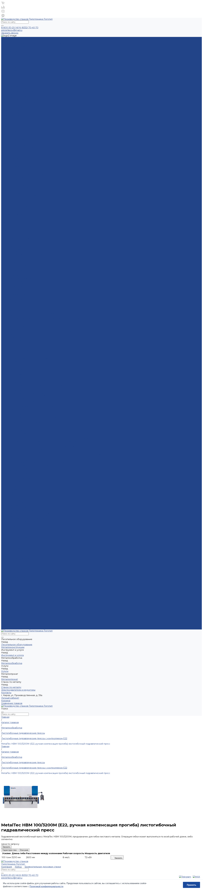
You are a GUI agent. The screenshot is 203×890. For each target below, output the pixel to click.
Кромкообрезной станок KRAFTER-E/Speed (24, 57)
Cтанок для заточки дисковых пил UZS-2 (22, 382)
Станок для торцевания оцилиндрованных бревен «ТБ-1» (32, 425)
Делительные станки (12, 369)
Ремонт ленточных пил (13, 171)
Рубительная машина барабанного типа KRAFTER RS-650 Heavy (36, 94)
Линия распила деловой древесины (20, 51)
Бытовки (5, 209)
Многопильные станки (13, 73)
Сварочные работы (11, 302)
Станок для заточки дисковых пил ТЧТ (21, 390)
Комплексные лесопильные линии (19, 49)
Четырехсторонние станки (15, 436)
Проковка (6, 153)
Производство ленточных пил (17, 169)
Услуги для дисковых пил (14, 142)
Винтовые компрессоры (14, 259)
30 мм (4, 126)
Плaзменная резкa (11, 289)
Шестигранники (10, 324)
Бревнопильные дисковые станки (19, 41)
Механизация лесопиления (15, 190)
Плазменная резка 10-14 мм (15, 115)
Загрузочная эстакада (13, 529)
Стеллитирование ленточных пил (19, 134)
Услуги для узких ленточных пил (18, 166)
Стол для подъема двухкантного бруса (22, 537)
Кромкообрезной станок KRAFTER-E (21, 59)
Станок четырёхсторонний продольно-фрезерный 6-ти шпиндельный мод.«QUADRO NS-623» (51, 454)
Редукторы (7, 243)
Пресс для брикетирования (16, 78)
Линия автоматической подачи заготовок (23, 364)
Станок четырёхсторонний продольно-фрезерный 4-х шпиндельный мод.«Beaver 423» (47, 444)
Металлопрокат (9, 233)
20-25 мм (5, 123)
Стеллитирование (10, 131)
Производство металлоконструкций (20, 195)
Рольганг (6, 532)
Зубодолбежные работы (14, 286)
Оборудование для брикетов (17, 75)
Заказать (6, 847)
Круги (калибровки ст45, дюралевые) (21, 310)
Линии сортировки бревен (15, 62)
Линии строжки (9, 67)
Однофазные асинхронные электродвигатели (25, 254)
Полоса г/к (7, 316)
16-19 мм (5, 121)
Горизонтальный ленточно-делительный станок (26, 372)
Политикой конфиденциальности (46, 886)
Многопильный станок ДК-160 (17, 414)
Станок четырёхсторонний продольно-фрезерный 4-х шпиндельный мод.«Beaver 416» (47, 438)
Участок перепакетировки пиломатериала (24, 99)
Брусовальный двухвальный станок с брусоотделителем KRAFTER (37, 43)
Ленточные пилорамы (13, 404)
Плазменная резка (11, 110)
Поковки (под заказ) (12, 329)
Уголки (5, 321)
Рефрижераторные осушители (17, 265)
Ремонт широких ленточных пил (18, 179)
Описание (24, 850)
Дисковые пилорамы (12, 374)
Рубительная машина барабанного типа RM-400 (27, 97)
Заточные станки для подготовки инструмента (26, 380)
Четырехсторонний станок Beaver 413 (21, 449)
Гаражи (5, 211)
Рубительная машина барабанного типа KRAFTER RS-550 (32, 91)
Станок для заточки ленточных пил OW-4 (23, 393)
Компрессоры (8, 257)
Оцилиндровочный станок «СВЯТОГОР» (22, 420)
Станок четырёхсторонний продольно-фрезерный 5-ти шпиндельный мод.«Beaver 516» (47, 452)
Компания (6, 866)
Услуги (4, 230)
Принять (191, 885)
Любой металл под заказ (14, 326)
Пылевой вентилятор (12, 366)
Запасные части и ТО (12, 267)
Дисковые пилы (9, 217)
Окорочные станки (11, 81)
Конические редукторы (14, 246)
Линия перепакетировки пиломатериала (23, 102)
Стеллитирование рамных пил (17, 139)
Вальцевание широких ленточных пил (21, 177)
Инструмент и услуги (12, 214)
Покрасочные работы (12, 305)
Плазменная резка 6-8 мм (15, 113)
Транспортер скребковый (15, 545)
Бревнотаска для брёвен (14, 526)
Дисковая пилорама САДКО (16, 377)
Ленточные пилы (10, 219)
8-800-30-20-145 (10, 27)
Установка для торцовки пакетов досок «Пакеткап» (29, 433)
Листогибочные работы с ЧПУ (17, 299)
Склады (5, 201)
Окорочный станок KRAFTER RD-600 (21, 83)
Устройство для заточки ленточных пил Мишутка (27, 396)
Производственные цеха (14, 206)
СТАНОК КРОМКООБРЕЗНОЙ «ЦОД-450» (24, 401)
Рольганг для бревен (12, 534)
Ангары (5, 198)
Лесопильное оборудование (16, 187)
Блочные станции (10, 262)
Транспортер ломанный (14, 540)
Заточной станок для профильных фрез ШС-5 (25, 388)
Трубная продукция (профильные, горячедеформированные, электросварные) (43, 318)
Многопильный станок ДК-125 (17, 412)
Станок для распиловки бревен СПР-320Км (24, 46)
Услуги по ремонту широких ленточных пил (24, 174)
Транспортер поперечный (15, 542)
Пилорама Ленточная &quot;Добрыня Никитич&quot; (29, 406)
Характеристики (9, 850)
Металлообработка (11, 227)
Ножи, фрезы (8, 225)
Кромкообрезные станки (14, 54)
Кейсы (18, 866)
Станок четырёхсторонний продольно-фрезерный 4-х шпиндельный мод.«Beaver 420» (47, 441)
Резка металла (9, 297)
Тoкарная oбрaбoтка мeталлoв (17, 275)
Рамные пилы (8, 222)
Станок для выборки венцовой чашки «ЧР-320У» (27, 422)
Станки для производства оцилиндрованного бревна (30, 417)
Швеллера (6, 334)
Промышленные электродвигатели (20, 241)
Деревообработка (11, 182)
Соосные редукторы (12, 251)
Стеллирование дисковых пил (17, 137)
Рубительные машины (13, 86)
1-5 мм (4, 118)
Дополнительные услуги (14, 145)
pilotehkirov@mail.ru (11, 30)
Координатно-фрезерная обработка (20, 281)
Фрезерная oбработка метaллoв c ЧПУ (22, 278)
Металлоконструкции (12, 193)
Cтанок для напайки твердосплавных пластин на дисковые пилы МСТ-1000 (41, 385)
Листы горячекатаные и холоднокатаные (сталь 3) (27, 313)
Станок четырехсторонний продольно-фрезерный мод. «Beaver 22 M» (38, 446)
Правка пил (7, 150)
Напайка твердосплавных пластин (19, 147)
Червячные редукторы (13, 249)
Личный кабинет (10, 698)
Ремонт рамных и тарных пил (16, 161)
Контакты (6, 628)
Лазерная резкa (9, 291)
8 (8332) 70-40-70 (28, 27)
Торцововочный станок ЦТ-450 (17, 430)
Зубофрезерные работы (14, 283)
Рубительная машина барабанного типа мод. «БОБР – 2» (32, 89)
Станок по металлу (11, 235)
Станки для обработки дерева (17, 185)
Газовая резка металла (13, 294)
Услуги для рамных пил (13, 155)
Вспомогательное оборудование (19, 361)
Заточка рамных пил (12, 158)
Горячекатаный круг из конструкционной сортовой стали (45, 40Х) (36, 332)
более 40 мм (8, 129)
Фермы (5, 203)
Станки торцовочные (12, 428)
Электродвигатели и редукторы (18, 238)
